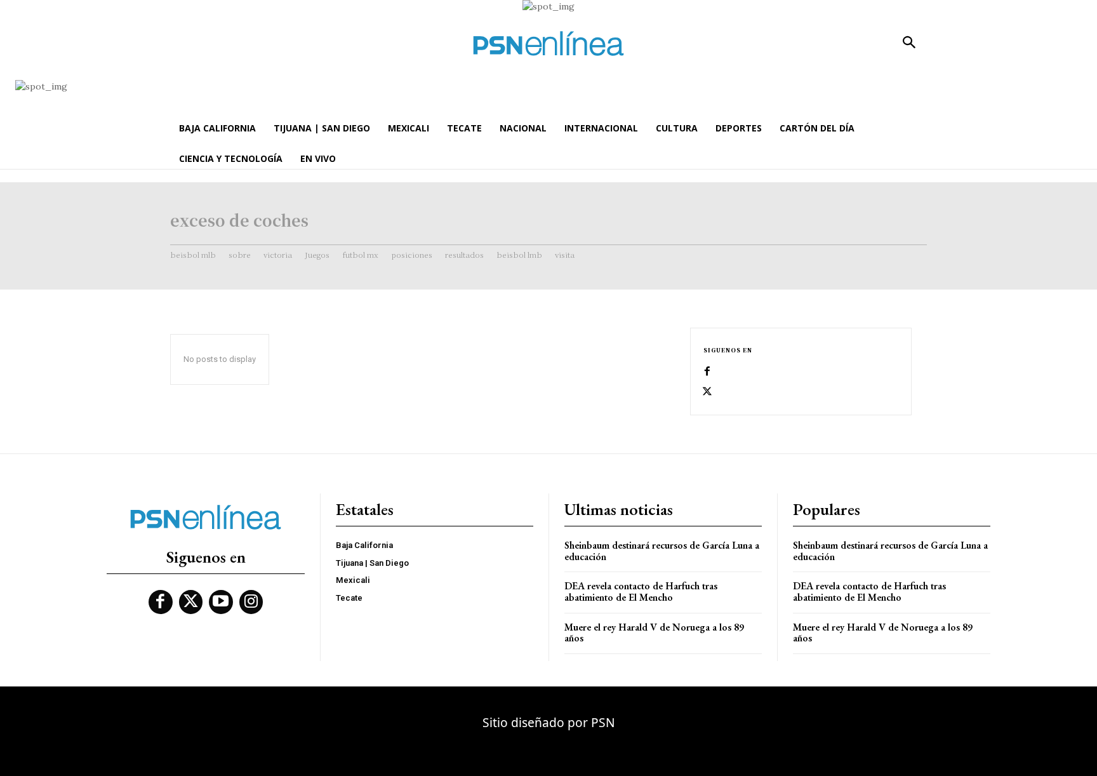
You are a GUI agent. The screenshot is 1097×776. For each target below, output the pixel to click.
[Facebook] (707, 371)
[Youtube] (221, 602)
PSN (603, 722)
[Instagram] (251, 602)
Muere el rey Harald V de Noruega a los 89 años (654, 632)
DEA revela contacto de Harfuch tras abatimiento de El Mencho (640, 591)
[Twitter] (707, 392)
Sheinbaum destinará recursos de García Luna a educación (661, 551)
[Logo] (548, 43)
